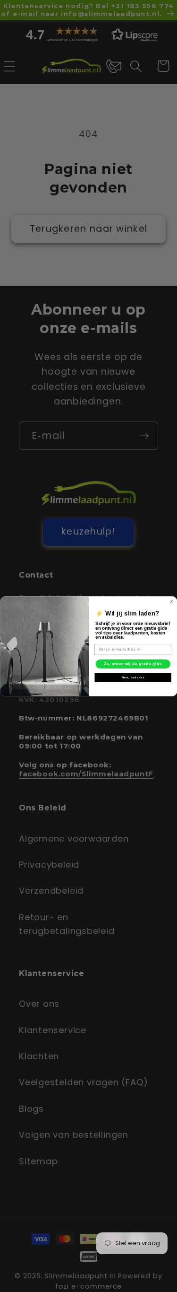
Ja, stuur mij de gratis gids (133, 664)
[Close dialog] (171, 601)
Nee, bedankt (132, 677)
